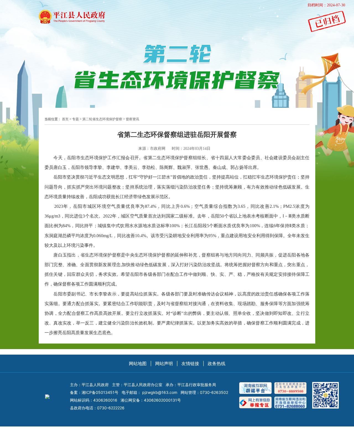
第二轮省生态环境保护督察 (102, 119)
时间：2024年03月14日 (191, 148)
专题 (75, 119)
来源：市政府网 (151, 148)
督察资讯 (132, 119)
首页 (65, 119)
